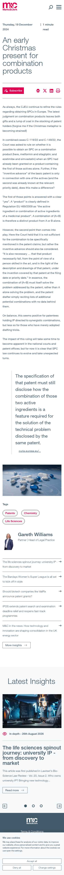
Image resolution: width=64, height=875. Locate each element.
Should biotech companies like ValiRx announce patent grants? (24, 594)
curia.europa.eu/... (30, 450)
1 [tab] (25, 806)
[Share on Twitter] (45, 91)
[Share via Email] (38, 91)
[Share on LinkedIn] (51, 91)
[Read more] (32, 711)
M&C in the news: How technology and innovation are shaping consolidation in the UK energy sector (30, 630)
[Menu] (58, 7)
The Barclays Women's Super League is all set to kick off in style (29, 579)
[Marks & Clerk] (10, 9)
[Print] (58, 91)
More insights (13, 645)
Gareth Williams (35, 534)
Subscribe (15, 90)
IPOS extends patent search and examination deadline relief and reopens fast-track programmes (29, 611)
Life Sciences (13, 521)
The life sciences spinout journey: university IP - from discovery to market (30, 564)
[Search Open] (50, 7)
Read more (12, 790)
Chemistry (30, 513)
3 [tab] (41, 806)
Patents (10, 513)
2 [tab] (33, 806)
